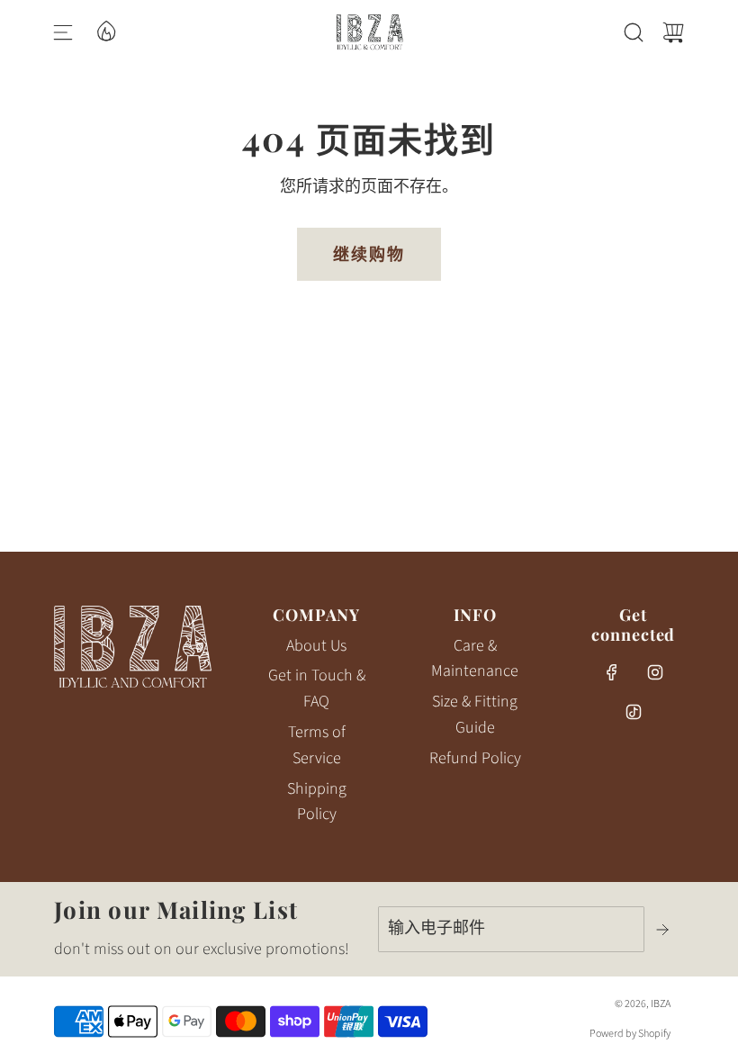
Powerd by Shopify (630, 1033)
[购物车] (673, 32)
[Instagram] (655, 672)
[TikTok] (633, 712)
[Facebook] (612, 672)
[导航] (63, 32)
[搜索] (633, 32)
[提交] (664, 930)
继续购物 (369, 254)
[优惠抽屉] (105, 30)
